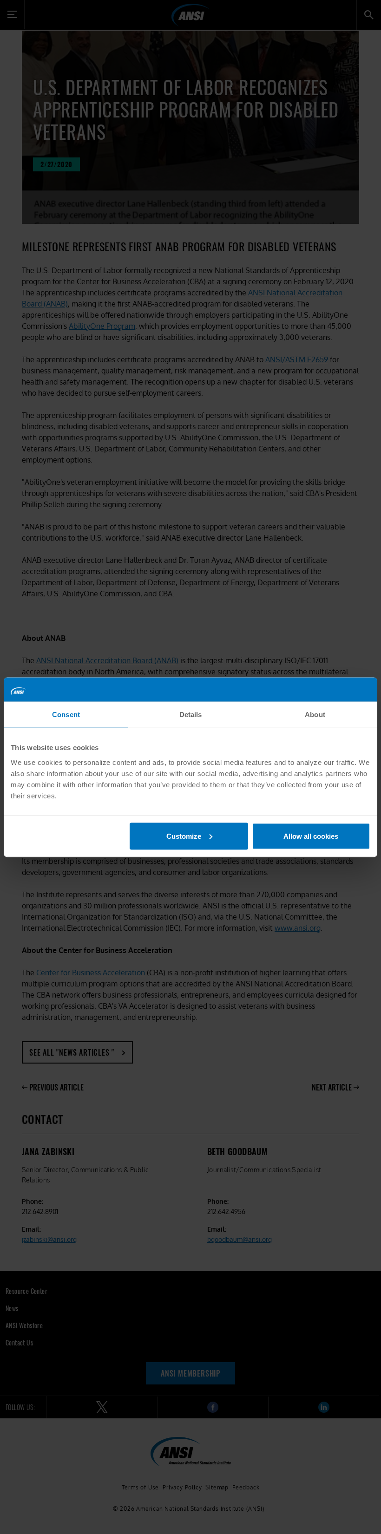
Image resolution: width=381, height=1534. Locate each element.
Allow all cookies (310, 836)
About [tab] (315, 714)
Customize (183, 836)
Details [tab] (190, 714)
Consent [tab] (66, 714)
